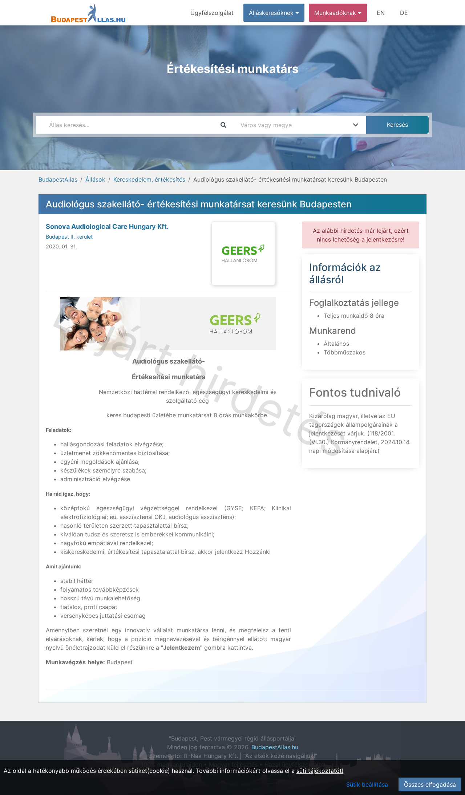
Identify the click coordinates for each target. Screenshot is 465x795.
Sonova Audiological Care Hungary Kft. (107, 226)
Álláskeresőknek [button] (272, 12)
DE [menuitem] (404, 12)
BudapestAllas (58, 179)
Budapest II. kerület (69, 237)
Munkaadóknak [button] (336, 12)
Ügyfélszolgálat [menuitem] (212, 12)
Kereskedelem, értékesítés (149, 179)
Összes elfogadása (430, 784)
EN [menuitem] (381, 12)
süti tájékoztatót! (319, 770)
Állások (95, 179)
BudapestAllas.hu (274, 747)
